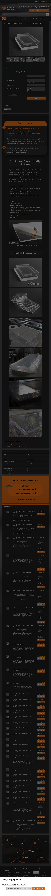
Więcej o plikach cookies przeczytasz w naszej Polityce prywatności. (14, 885)
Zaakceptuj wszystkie (38, 888)
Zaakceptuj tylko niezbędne (14, 888)
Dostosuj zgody (27, 888)
